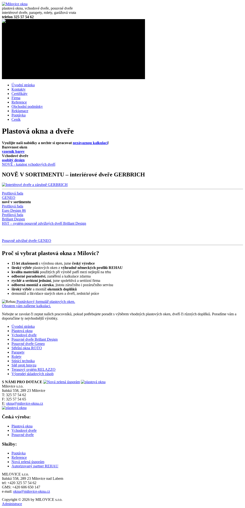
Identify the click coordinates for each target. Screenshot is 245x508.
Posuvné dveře (22, 435)
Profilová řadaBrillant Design (13, 217)
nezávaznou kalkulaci (90, 143)
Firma (15, 98)
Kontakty (18, 89)
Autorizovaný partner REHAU (34, 466)
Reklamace (19, 111)
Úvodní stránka (23, 85)
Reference (19, 102)
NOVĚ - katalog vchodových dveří (28, 164)
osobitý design (13, 160)
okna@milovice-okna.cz (24, 403)
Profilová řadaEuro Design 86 (14, 208)
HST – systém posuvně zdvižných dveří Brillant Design (44, 223)
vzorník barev (13, 151)
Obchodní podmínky (27, 106)
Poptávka (18, 115)
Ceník (16, 119)
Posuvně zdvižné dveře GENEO (26, 241)
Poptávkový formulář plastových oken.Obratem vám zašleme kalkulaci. (38, 304)
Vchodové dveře (24, 430)
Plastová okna (22, 426)
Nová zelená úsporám (27, 462)
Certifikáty (19, 94)
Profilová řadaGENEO (12, 195)
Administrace (12, 504)
